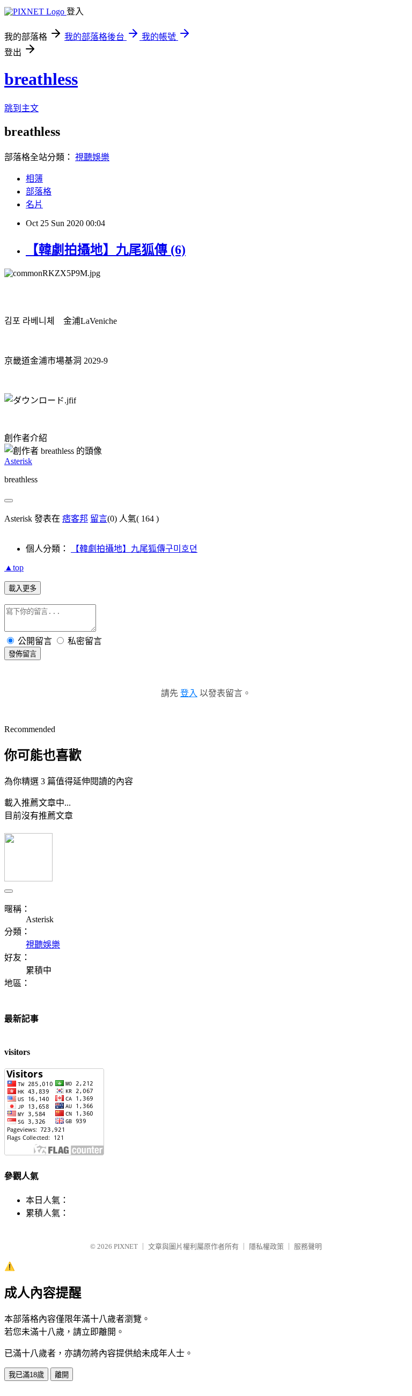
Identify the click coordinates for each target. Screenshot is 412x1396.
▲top (14, 567)
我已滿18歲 (26, 1375)
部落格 (39, 191)
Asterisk (18, 461)
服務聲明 (308, 1246)
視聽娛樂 (92, 157)
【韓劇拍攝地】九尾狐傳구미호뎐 (134, 548)
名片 (34, 204)
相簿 (34, 178)
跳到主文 (21, 108)
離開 (62, 1375)
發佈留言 (22, 654)
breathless (41, 79)
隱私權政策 (266, 1246)
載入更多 (22, 588)
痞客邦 (75, 518)
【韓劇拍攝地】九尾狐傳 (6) (106, 250)
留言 (98, 518)
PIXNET (126, 1246)
